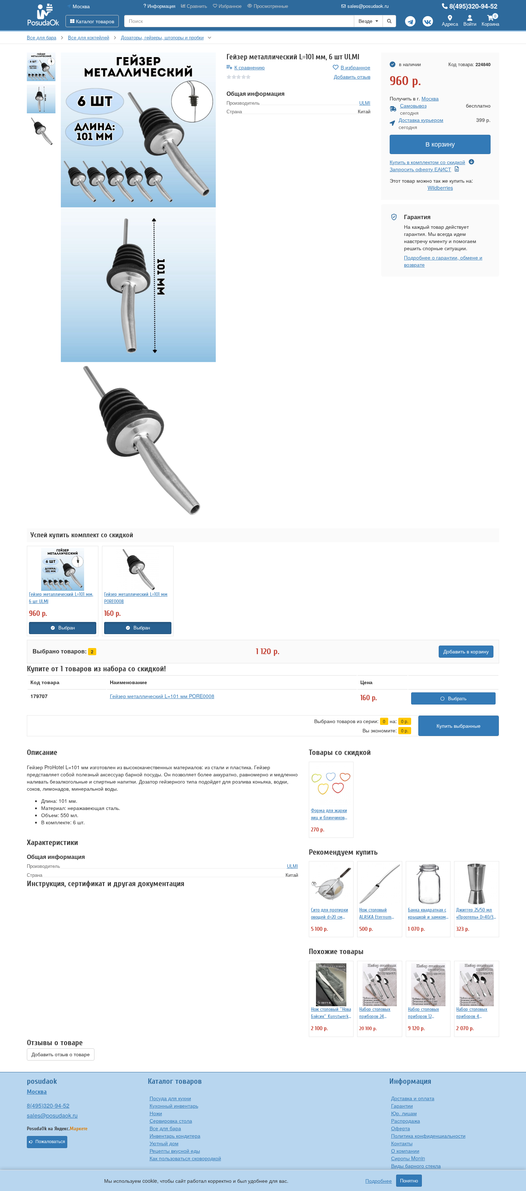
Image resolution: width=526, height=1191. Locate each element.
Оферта (400, 1128)
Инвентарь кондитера (175, 1135)
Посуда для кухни (170, 1098)
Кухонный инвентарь (174, 1105)
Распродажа (405, 1120)
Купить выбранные (459, 726)
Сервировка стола (171, 1120)
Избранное (229, 6)
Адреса (450, 23)
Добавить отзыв (352, 76)
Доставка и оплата (412, 1098)
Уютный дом (164, 1143)
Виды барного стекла (416, 1165)
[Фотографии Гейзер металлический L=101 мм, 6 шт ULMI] (138, 130)
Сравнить (196, 6)
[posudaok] (43, 15)
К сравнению (249, 67)
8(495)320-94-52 (473, 6)
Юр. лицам (404, 1113)
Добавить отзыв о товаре (60, 1054)
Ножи (156, 1113)
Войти (469, 23)
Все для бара (165, 1128)
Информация (160, 6)
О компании (405, 1150)
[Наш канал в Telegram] (410, 21)
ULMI (364, 102)
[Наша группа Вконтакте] (428, 21)
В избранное (355, 67)
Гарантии (402, 1105)
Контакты (402, 1143)
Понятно (409, 1180)
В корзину (440, 144)
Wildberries (440, 187)
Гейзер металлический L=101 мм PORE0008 (162, 696)
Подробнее (378, 1180)
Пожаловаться (50, 1141)
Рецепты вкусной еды (175, 1150)
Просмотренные (270, 6)
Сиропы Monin (408, 1158)
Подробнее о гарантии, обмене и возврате (443, 261)
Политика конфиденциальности (428, 1135)
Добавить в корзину (466, 651)
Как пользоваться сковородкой (185, 1158)
